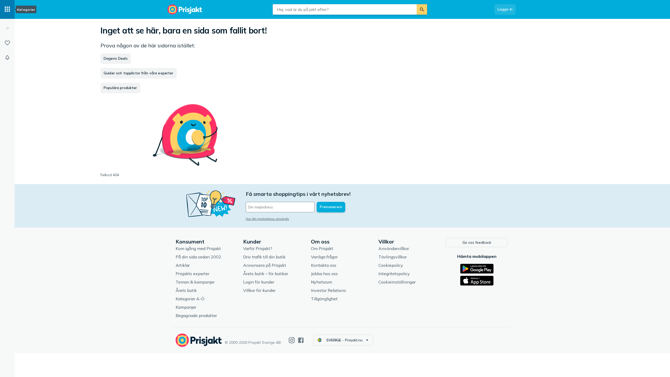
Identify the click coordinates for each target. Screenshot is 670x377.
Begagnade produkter (196, 315)
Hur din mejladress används (267, 219)
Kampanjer (186, 307)
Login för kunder (258, 282)
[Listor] (7, 43)
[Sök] (422, 9)
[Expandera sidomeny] (7, 28)
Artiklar (183, 265)
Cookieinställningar (397, 282)
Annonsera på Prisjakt (264, 265)
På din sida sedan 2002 (198, 256)
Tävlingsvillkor (392, 256)
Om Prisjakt (322, 248)
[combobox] (345, 9)
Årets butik (186, 290)
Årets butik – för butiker (265, 273)
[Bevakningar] (7, 57)
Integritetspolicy (394, 273)
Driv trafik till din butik (264, 256)
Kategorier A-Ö (190, 298)
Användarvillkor (393, 248)
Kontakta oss (323, 265)
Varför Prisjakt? (257, 248)
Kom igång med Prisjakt (198, 248)
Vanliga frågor (324, 256)
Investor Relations (328, 290)
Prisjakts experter (192, 273)
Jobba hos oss (324, 273)
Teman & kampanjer (195, 282)
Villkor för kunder (259, 290)
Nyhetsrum (321, 282)
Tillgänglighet (324, 298)
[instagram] (291, 340)
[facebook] (300, 340)
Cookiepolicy (390, 265)
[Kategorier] (7, 9)
